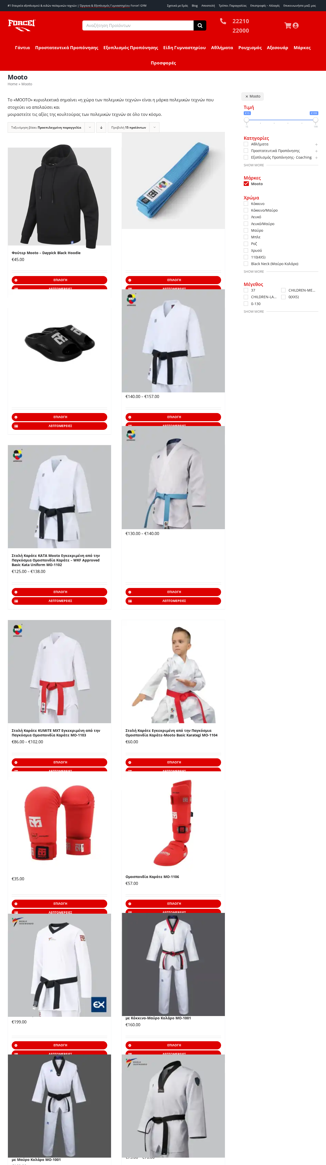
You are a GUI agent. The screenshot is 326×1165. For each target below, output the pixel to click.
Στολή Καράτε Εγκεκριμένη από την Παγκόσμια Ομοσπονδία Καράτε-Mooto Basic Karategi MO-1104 (172, 732)
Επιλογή (60, 280)
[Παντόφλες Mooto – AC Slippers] (59, 340)
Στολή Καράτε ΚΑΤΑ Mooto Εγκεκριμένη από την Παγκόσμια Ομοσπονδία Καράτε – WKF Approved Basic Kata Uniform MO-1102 (56, 560)
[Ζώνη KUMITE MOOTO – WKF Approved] (173, 180)
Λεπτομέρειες (60, 426)
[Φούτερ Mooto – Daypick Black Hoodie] (59, 196)
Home (13, 83)
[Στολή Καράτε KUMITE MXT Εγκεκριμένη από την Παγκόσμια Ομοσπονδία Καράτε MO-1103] (59, 671)
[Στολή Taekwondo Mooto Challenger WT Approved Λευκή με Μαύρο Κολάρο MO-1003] (173, 1106)
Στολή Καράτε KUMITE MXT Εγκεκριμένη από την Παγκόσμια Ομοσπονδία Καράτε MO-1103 (56, 732)
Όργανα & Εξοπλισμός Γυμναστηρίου (105, 5)
